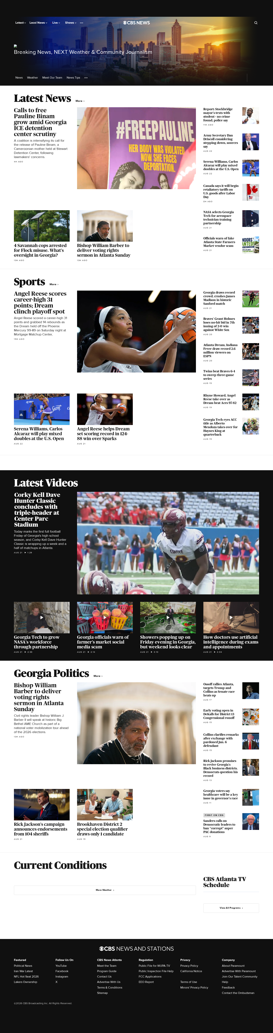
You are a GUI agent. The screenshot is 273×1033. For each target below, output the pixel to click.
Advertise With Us (108, 982)
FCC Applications (150, 976)
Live (55, 23)
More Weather (104, 890)
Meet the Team (106, 965)
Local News (38, 22)
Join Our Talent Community (239, 976)
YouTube (61, 965)
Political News (23, 965)
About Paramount (233, 965)
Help (225, 982)
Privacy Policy (189, 965)
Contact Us (104, 976)
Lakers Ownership (25, 982)
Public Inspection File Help (156, 971)
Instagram (62, 976)
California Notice (191, 971)
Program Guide (106, 971)
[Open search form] (256, 22)
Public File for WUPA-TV (154, 965)
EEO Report (146, 982)
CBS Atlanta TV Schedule (224, 882)
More (79, 101)
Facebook (62, 971)
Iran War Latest (23, 971)
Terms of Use (188, 982)
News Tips (73, 77)
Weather (32, 77)
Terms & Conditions (109, 987)
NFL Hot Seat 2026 (26, 976)
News (19, 77)
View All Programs (230, 907)
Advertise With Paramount (239, 971)
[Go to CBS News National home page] (136, 23)
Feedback (228, 987)
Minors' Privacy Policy (194, 987)
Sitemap (102, 992)
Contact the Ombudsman (238, 992)
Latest (19, 22)
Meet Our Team (52, 77)
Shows (70, 22)
